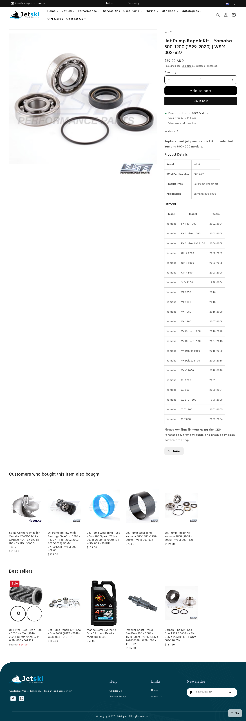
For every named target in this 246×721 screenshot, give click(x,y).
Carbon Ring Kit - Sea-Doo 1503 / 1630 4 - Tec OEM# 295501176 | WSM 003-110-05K (180, 635)
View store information (182, 123)
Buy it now (201, 101)
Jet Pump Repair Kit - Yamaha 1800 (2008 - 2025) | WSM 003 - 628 (179, 536)
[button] (218, 15)
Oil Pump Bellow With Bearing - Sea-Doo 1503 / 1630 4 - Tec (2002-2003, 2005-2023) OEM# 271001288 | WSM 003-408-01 (64, 541)
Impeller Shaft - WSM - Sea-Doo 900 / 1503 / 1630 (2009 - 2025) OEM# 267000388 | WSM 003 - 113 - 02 (142, 637)
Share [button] (176, 451)
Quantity (170, 72)
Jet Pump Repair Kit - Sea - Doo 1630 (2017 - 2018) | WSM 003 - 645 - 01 (64, 633)
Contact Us (115, 690)
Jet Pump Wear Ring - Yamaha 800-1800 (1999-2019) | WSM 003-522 (141, 536)
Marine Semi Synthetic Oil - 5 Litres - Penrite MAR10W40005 (101, 633)
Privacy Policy (117, 696)
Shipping (187, 66)
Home (154, 690)
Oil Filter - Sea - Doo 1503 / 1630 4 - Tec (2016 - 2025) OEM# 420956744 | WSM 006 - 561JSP (25, 635)
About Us (156, 696)
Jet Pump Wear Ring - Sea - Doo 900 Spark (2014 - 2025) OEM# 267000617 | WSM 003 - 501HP (103, 538)
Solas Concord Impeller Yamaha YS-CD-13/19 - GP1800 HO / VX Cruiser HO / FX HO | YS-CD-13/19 (24, 539)
